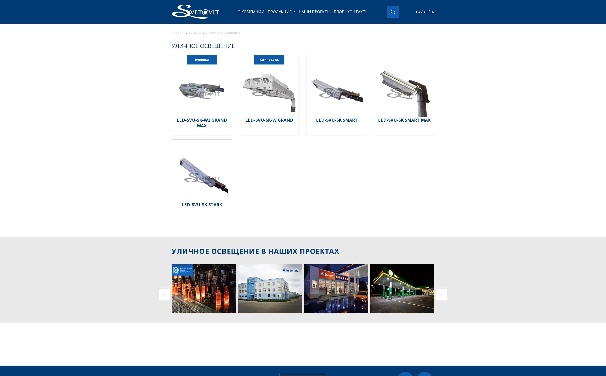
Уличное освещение (222, 33)
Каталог (195, 33)
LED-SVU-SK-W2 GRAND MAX (202, 122)
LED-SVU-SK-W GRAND (269, 120)
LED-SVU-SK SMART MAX (404, 120)
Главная (178, 33)
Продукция (280, 11)
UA (418, 12)
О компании (251, 11)
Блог (339, 11)
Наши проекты (314, 11)
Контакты (358, 11)
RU (425, 12)
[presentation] (164, 294)
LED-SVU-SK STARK (202, 204)
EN (432, 12)
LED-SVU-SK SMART (337, 120)
